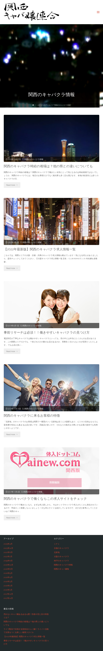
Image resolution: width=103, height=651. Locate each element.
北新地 (57, 552)
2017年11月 (8, 598)
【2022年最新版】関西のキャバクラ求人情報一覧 (40, 249)
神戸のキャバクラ (61, 561)
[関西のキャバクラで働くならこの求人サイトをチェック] (51, 477)
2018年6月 (8, 569)
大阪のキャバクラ (61, 556)
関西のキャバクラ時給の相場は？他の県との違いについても (48, 166)
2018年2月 (8, 586)
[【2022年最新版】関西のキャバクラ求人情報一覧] (51, 230)
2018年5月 (8, 573)
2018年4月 (8, 577)
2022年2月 (8, 556)
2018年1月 (8, 590)
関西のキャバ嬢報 (61, 569)
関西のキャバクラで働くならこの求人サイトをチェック (45, 499)
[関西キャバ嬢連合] (31, 12)
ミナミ (57, 544)
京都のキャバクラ (61, 548)
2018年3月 (8, 581)
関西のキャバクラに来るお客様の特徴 (32, 415)
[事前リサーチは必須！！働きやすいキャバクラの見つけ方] (51, 313)
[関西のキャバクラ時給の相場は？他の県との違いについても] (51, 147)
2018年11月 (8, 565)
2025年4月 (8, 544)
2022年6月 (8, 552)
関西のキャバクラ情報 (34, 159)
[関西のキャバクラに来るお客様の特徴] (51, 396)
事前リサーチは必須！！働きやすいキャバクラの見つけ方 (47, 332)
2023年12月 (8, 548)
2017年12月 (8, 594)
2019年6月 (8, 561)
